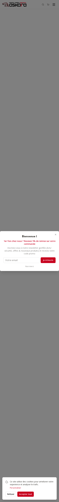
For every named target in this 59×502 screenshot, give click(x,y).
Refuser (10, 494)
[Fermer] (55, 234)
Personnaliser (15, 488)
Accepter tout (25, 494)
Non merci (29, 266)
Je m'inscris (48, 260)
